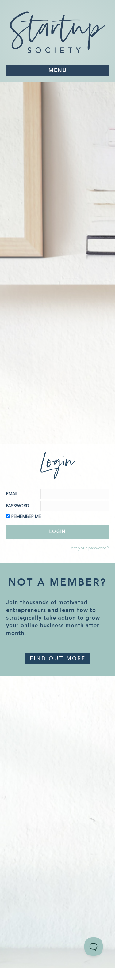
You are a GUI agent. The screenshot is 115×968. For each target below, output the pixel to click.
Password (17, 506)
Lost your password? (89, 548)
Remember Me (26, 516)
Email (12, 494)
